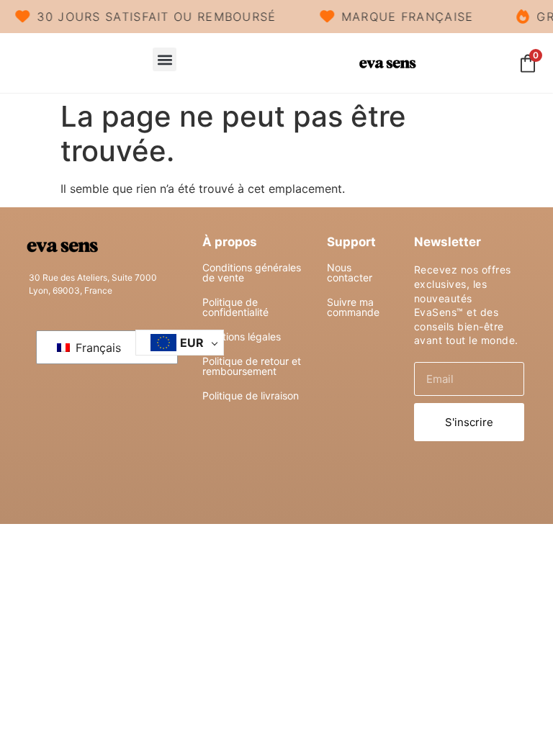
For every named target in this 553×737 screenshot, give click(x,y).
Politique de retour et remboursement (251, 366)
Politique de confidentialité (235, 307)
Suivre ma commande (353, 307)
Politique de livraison (250, 395)
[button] (164, 59)
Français (96, 347)
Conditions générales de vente (251, 272)
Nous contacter (349, 272)
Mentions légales (241, 336)
